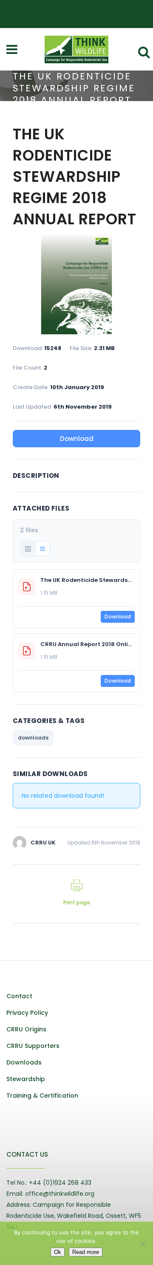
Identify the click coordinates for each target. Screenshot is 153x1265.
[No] (142, 1243)
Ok (57, 1252)
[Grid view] (28, 549)
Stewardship (25, 1079)
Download (77, 438)
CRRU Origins (26, 1029)
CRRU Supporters (33, 1046)
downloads (33, 737)
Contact (19, 996)
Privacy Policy (27, 1012)
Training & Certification (42, 1095)
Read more (85, 1252)
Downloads (24, 1062)
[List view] (42, 549)
